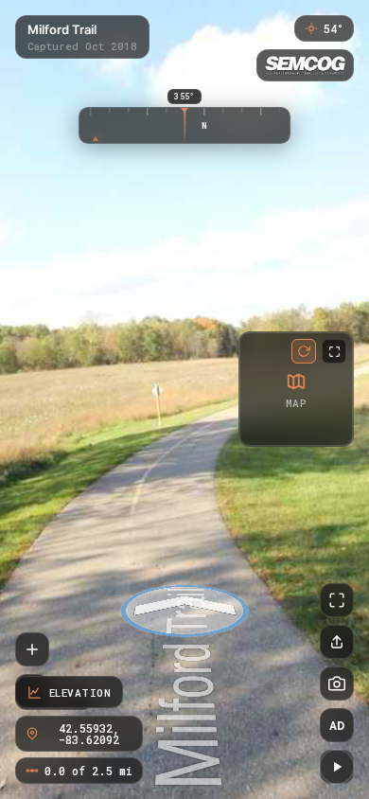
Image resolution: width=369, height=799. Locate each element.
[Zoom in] (32, 649)
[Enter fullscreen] (337, 600)
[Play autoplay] (337, 767)
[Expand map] (334, 351)
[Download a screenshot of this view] (337, 683)
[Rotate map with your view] (303, 351)
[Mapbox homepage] (257, 428)
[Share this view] (337, 642)
